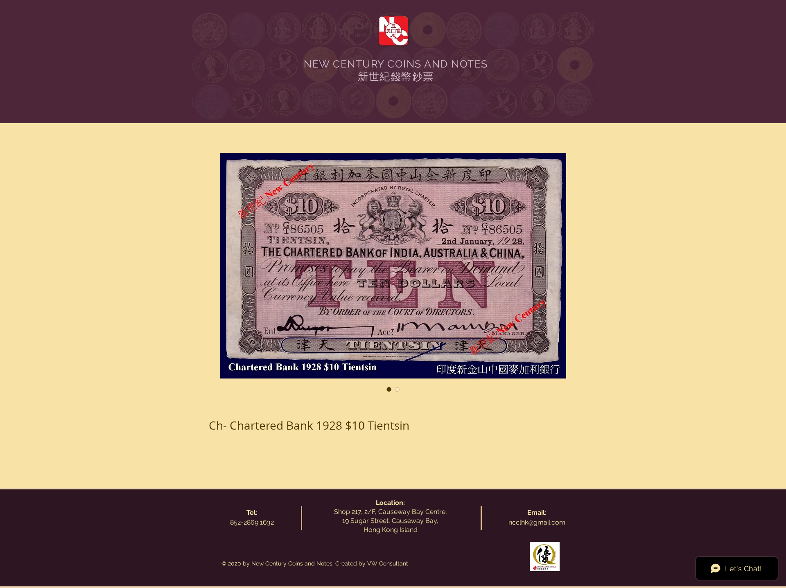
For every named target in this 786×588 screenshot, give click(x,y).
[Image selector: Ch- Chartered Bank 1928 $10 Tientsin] (389, 389)
